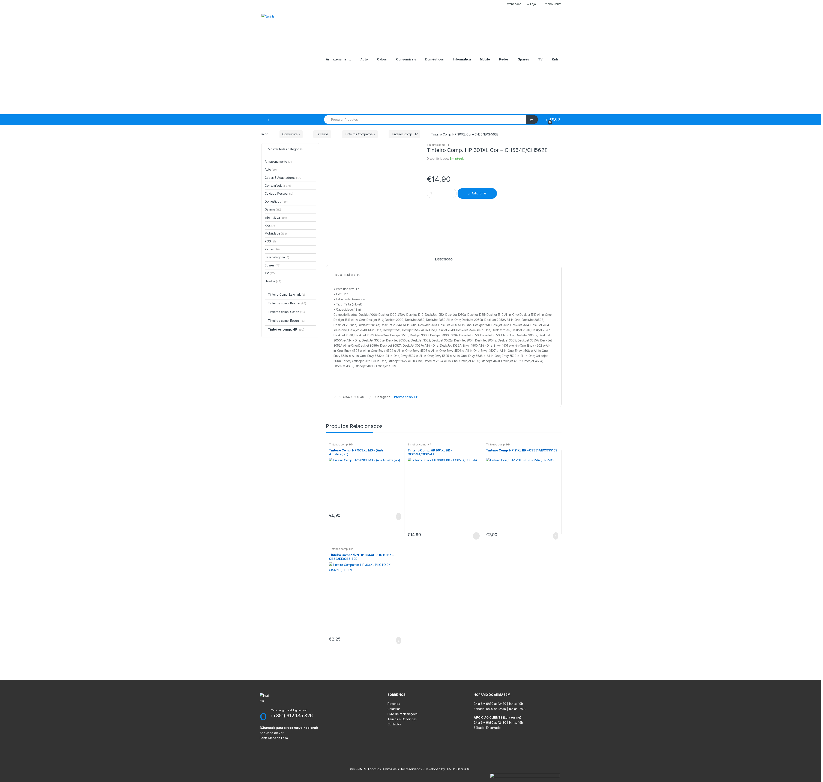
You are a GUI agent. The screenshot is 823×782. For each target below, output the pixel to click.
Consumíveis (406, 59)
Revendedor (513, 4)
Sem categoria (277, 257)
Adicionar (479, 193)
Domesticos (276, 201)
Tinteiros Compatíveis (360, 134)
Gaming (273, 209)
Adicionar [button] (397, 516)
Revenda (393, 703)
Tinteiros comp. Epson (286, 320)
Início (265, 134)
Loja (533, 4)
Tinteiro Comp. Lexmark (286, 294)
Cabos (382, 59)
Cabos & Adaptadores (283, 177)
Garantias (393, 709)
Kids (555, 59)
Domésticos (434, 59)
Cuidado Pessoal (279, 193)
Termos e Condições (402, 719)
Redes (504, 59)
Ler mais (476, 536)
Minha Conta (553, 4)
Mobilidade (276, 233)
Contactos (394, 724)
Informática (462, 59)
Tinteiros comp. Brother (287, 303)
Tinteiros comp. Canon (286, 312)
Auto (364, 59)
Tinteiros (322, 134)
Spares (523, 59)
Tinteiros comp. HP (404, 134)
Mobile (485, 59)
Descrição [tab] (444, 259)
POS (270, 241)
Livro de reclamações (402, 714)
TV (540, 59)
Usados (273, 281)
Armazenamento (338, 59)
